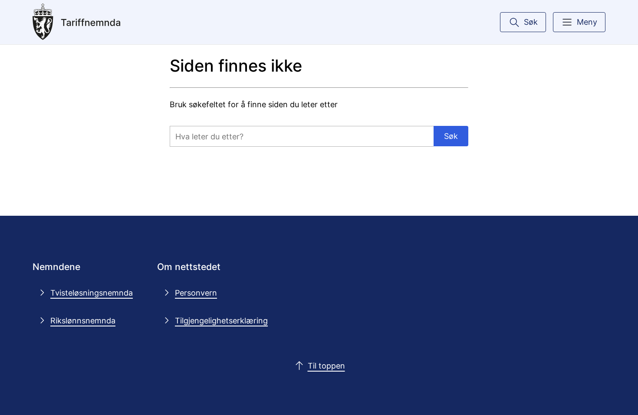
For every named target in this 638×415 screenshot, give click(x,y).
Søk (451, 136)
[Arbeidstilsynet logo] (97, 22)
